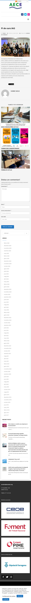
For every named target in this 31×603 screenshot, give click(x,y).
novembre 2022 (7, 320)
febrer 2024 (6, 284)
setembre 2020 (7, 374)
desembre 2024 (7, 261)
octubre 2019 (7, 389)
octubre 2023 (7, 294)
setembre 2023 (7, 297)
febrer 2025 (6, 256)
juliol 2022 (6, 328)
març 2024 (6, 281)
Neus (4, 33)
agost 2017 (6, 412)
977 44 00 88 (8, 493)
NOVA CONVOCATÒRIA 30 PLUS (9, 127)
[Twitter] (25, 14)
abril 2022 (6, 335)
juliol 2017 (6, 415)
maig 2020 (6, 381)
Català (19, 1)
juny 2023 (6, 302)
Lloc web (3, 216)
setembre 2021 (7, 353)
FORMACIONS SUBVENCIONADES (10, 148)
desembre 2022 (7, 317)
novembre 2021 (7, 348)
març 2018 (6, 407)
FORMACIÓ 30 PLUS (6, 170)
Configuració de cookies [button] (8, 596)
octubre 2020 (7, 371)
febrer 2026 (6, 243)
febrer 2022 (6, 340)
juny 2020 (6, 379)
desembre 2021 (7, 346)
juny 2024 (6, 274)
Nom (3, 204)
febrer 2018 (6, 410)
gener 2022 (6, 343)
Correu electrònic (6, 210)
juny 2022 (6, 330)
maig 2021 (6, 356)
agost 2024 (6, 268)
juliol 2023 (6, 299)
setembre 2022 (7, 325)
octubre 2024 (7, 266)
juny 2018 (6, 405)
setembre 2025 (7, 250)
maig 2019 (6, 392)
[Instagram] (28, 14)
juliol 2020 (6, 376)
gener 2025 (6, 258)
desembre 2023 (7, 289)
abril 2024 (6, 279)
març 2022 (6, 338)
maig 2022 (6, 333)
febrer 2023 (6, 312)
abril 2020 (6, 384)
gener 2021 (6, 366)
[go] (26, 233)
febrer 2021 (6, 364)
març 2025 (6, 253)
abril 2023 (6, 307)
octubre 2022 (7, 322)
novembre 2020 (7, 369)
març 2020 (6, 387)
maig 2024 (6, 276)
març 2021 (6, 361)
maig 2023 (6, 304)
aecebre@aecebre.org (7, 484)
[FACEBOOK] (22, 14)
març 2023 (6, 310)
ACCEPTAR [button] (5, 599)
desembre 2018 (7, 397)
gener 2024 (6, 286)
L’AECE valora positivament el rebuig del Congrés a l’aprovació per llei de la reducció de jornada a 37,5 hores (18, 469)
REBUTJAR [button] (20, 596)
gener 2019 (6, 394)
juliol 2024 (6, 271)
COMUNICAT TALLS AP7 (14, 459)
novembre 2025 (7, 248)
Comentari (4, 186)
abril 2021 (6, 358)
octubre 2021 (7, 351)
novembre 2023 (7, 292)
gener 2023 (6, 315)
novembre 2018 (7, 399)
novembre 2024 (7, 263)
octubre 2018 (7, 402)
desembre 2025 (7, 245)
